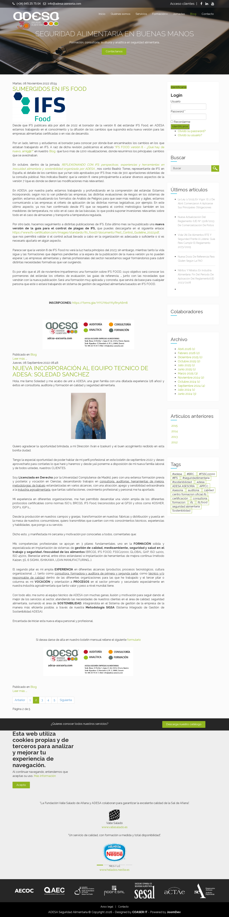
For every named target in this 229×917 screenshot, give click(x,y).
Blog (193, 14)
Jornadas (179, 14)
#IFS (175, 478)
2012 (174, 442)
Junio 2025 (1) (187, 369)
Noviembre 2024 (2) (191, 377)
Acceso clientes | (183, 4)
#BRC (191, 474)
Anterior (20, 700)
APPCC (203, 486)
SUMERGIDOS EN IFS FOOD (50, 88)
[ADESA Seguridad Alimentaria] (36, 19)
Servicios (141, 14)
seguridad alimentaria (186, 506)
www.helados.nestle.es (114, 869)
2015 (174, 425)
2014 (174, 431)
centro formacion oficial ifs (189, 494)
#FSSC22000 (207, 474)
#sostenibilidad (182, 482)
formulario (134, 639)
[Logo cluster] (84, 890)
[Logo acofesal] (114, 890)
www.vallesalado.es (115, 827)
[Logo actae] (174, 890)
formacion (179, 502)
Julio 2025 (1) (186, 365)
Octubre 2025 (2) (189, 361)
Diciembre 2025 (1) (190, 357)
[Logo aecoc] (24, 890)
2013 (174, 437)
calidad (209, 490)
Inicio (102, 14)
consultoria (200, 498)
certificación (180, 498)
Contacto (208, 14)
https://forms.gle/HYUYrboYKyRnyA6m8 (100, 302)
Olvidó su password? (192, 131)
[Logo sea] (204, 890)
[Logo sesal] (144, 890)
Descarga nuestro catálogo (183, 724)
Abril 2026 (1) (186, 349)
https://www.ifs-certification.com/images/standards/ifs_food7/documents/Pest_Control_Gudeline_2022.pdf (86, 232)
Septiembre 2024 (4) (191, 385)
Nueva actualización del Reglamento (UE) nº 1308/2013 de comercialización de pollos (196, 221)
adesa (200, 482)
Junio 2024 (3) (187, 393)
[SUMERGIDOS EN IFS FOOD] (39, 106)
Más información (45, 776)
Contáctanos (114, 51)
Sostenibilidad (181, 510)
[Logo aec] (54, 890)
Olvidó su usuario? (190, 135)
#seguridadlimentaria (195, 478)
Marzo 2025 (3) (188, 373)
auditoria (194, 490)
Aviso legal (107, 906)
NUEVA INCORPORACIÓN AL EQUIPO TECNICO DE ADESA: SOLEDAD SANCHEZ (80, 371)
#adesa (177, 474)
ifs (192, 502)
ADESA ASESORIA (183, 486)
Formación (159, 14)
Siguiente (66, 700)
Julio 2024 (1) (186, 389)
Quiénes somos (120, 14)
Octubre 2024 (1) (189, 381)
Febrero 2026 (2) (189, 353)
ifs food (202, 502)
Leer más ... (20, 358)
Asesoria (178, 490)
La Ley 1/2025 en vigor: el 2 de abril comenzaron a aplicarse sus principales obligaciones (196, 203)
